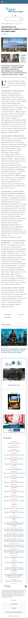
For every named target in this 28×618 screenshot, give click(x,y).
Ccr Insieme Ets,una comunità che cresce (14, 563)
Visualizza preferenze (13, 612)
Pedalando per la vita (14, 447)
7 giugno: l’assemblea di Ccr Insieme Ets (14, 512)
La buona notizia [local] (6, 23)
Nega (14, 608)
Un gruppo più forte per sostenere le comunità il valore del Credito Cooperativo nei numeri (14, 575)
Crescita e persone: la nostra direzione (14, 508)
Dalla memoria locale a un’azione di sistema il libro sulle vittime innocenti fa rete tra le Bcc (14, 551)
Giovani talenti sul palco (14, 451)
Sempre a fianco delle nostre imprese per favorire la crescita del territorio (14, 535)
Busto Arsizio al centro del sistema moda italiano (14, 459)
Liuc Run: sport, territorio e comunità (14, 500)
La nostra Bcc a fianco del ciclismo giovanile (14, 464)
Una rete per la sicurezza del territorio (14, 455)
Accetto (14, 376)
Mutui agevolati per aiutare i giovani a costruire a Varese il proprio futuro (14, 530)
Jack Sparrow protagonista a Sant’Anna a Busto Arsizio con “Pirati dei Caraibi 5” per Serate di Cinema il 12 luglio (14, 350)
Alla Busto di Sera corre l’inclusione (14, 497)
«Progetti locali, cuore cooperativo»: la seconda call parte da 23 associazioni (14, 545)
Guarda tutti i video (14, 385)
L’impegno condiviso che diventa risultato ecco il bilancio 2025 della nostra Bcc (14, 569)
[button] (26, 586)
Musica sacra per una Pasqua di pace (14, 482)
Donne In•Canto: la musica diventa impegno (14, 477)
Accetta (14, 604)
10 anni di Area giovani (14, 443)
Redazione (5, 34)
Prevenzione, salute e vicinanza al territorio (14, 518)
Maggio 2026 (14, 393)
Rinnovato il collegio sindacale (14, 581)
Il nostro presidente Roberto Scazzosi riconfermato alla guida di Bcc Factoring (14, 524)
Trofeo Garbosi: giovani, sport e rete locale (14, 492)
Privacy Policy (16, 615)
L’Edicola (14, 504)
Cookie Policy (10, 615)
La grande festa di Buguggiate (14, 469)
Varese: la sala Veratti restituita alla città (14, 473)
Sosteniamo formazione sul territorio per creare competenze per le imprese (14, 540)
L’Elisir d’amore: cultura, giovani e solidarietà (14, 486)
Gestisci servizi (13, 599)
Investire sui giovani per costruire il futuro (14, 557)
